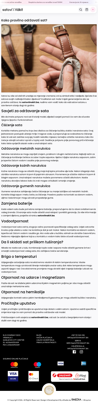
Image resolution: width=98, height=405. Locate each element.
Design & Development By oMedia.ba (55, 400)
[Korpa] (86, 9)
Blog (38, 335)
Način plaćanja (44, 337)
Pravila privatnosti (46, 342)
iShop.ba (87, 400)
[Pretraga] (80, 9)
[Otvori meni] (93, 9)
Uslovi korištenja (45, 340)
